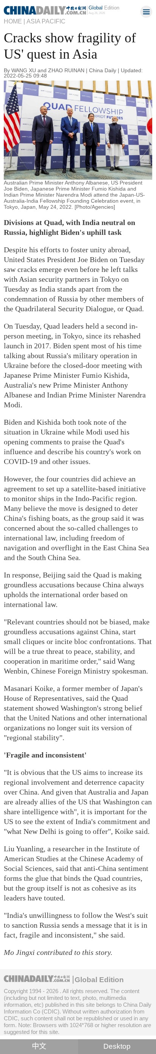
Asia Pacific (46, 21)
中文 (39, 1046)
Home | (14, 21)
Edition (104, 8)
